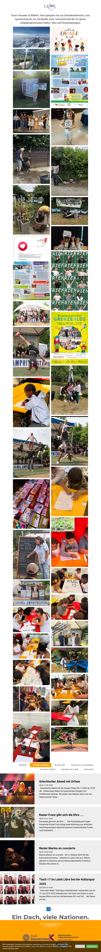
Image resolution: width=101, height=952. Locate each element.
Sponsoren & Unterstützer (82, 765)
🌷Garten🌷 (59, 765)
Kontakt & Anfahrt (47, 769)
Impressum (89, 769)
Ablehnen (80, 946)
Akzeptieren (92, 946)
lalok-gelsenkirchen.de (53, 924)
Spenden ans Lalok (69, 769)
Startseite (23, 765)
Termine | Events (40, 765)
